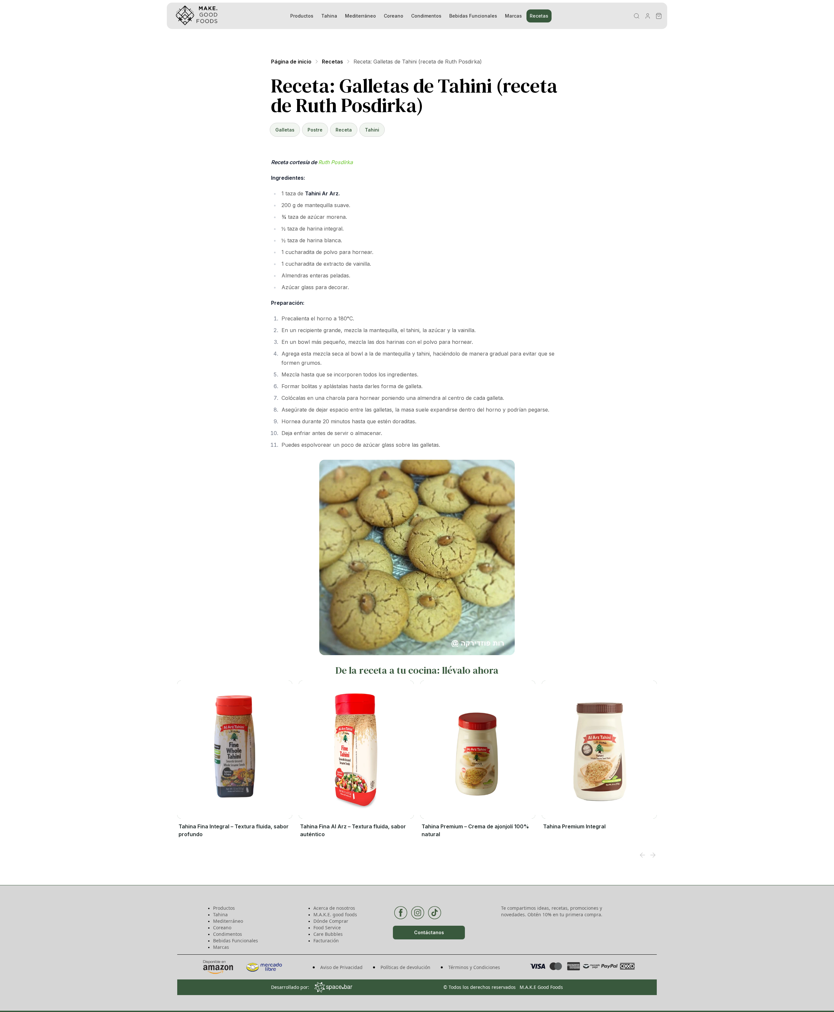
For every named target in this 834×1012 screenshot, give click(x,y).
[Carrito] (659, 16)
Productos (301, 16)
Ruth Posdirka (335, 162)
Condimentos (426, 16)
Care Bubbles (328, 934)
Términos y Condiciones (474, 967)
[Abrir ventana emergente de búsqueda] (636, 16)
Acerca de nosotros (334, 908)
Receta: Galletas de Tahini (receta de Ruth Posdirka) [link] (417, 61)
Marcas (513, 16)
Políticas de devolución (405, 967)
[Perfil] (647, 16)
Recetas (539, 16)
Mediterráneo (360, 16)
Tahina (329, 16)
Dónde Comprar (330, 921)
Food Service (327, 927)
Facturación (326, 940)
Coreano (393, 16)
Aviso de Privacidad (341, 967)
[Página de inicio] (223, 15)
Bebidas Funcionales (473, 16)
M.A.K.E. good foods (335, 914)
